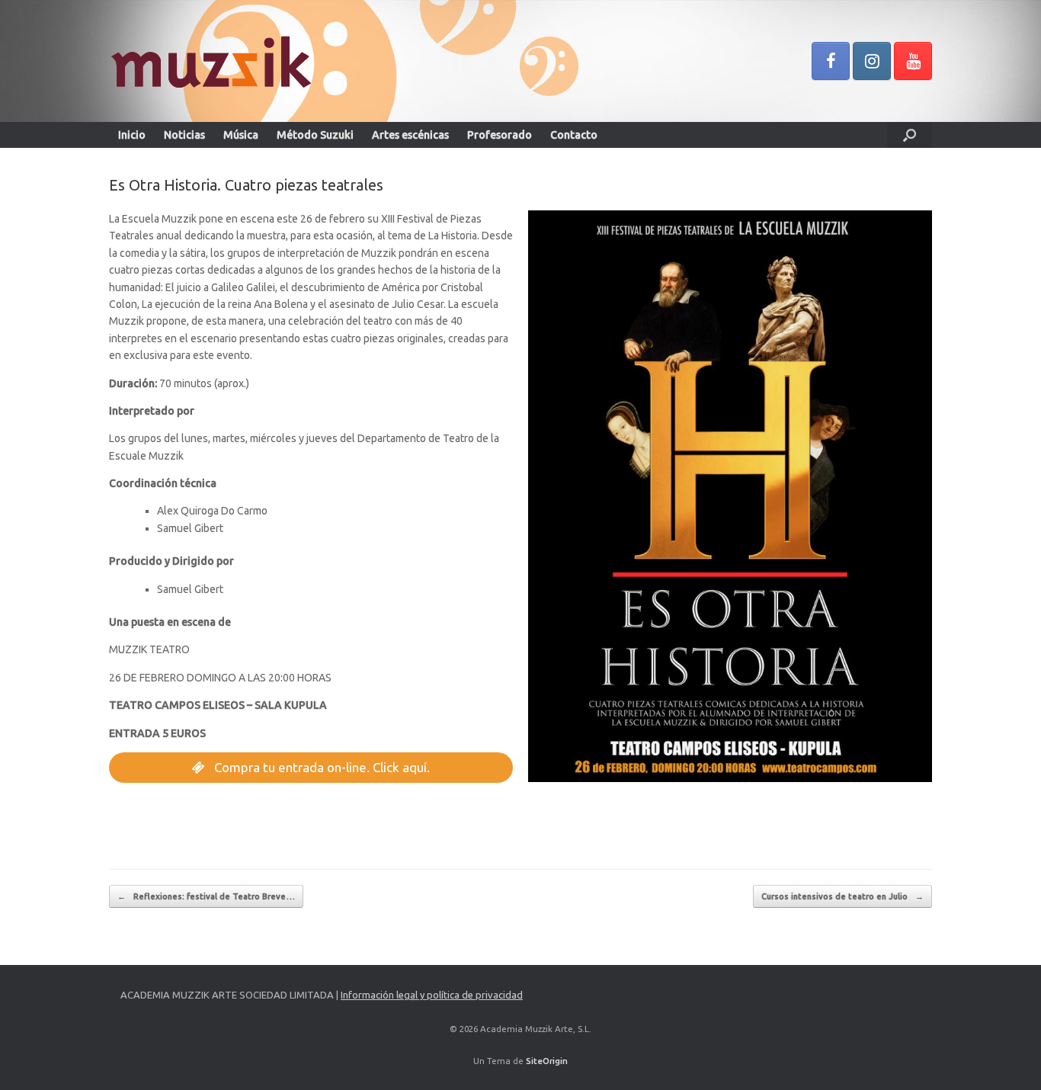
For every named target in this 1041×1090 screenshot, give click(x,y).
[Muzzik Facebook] (831, 61)
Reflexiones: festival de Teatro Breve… (206, 896)
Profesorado (499, 135)
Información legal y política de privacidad (432, 994)
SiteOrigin (547, 1061)
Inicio (132, 135)
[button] (909, 135)
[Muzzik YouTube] (913, 61)
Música (240, 135)
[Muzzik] (210, 61)
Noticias (184, 135)
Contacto (573, 135)
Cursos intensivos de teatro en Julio (842, 896)
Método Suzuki (315, 135)
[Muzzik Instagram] (872, 61)
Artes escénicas (410, 135)
